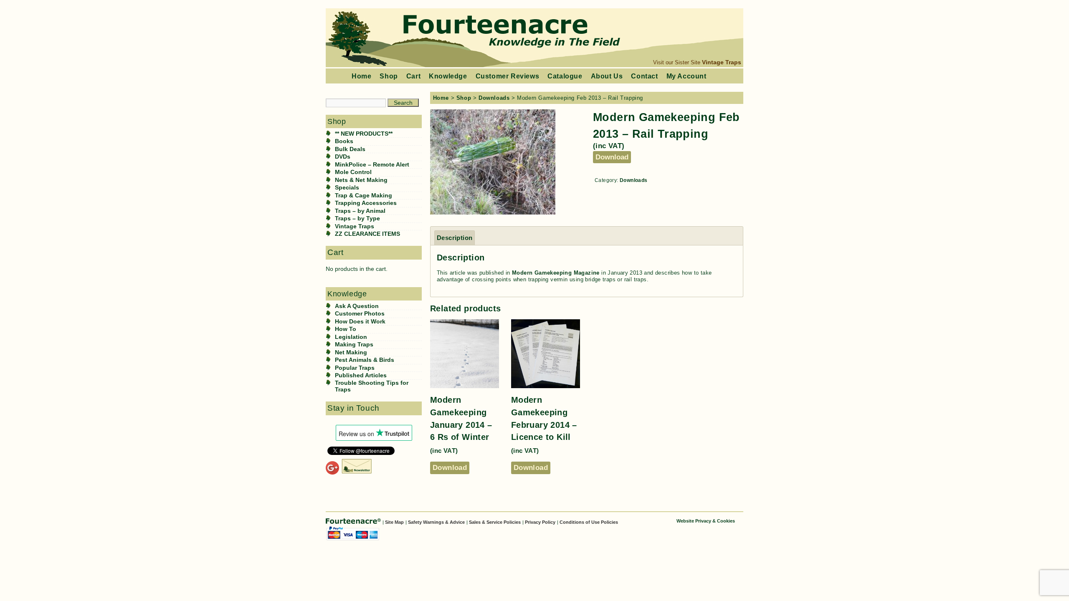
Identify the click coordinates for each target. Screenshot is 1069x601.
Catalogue (564, 76)
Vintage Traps (721, 62)
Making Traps (354, 344)
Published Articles (361, 375)
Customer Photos (360, 314)
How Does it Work (360, 321)
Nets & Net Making (361, 180)
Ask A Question (357, 306)
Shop (389, 76)
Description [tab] (454, 238)
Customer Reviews (508, 76)
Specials (347, 187)
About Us (607, 76)
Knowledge (448, 76)
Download (611, 157)
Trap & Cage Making (363, 195)
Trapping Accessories (366, 203)
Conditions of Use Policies (589, 522)
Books (344, 141)
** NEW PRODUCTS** (364, 134)
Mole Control (353, 172)
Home (361, 76)
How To (345, 329)
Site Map (394, 522)
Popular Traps (355, 368)
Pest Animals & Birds (364, 360)
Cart (413, 76)
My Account (686, 76)
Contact (644, 76)
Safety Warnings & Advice (436, 522)
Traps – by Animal (360, 211)
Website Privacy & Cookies (705, 520)
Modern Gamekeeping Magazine (556, 273)
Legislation (351, 337)
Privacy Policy (540, 522)
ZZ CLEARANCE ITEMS (367, 234)
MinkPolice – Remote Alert (372, 165)
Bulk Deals (350, 149)
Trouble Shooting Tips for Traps (371, 386)
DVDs (342, 157)
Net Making (351, 352)
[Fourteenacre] (354, 521)
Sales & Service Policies (495, 522)
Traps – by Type (357, 218)
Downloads (494, 98)
